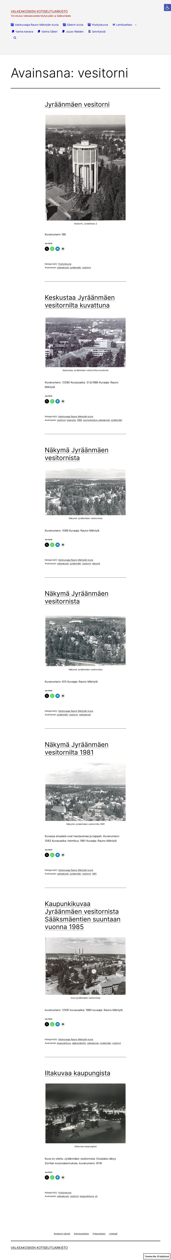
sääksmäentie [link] (79, 1043)
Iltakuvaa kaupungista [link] (77, 1073)
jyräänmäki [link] (75, 267)
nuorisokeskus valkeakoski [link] (96, 420)
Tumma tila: (151, 1256)
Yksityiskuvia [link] (64, 264)
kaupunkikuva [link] (64, 1043)
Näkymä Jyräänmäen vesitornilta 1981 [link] (76, 748)
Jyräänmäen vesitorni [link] (77, 104)
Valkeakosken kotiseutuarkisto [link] (39, 11)
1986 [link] (79, 420)
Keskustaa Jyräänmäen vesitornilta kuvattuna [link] (80, 301)
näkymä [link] (96, 563)
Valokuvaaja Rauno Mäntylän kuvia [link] (75, 416)
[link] (167, 7)
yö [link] (96, 1196)
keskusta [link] (71, 420)
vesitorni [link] (86, 267)
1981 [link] (94, 873)
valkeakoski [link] (63, 267)
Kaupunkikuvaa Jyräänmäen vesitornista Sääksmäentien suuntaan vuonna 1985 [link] (83, 915)
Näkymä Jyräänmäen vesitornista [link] (76, 454)
